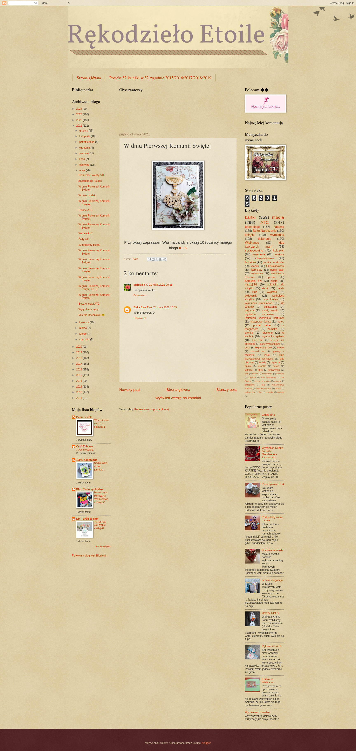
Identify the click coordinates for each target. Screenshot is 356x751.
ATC (264, 222)
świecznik (251, 295)
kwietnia (84, 322)
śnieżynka (274, 370)
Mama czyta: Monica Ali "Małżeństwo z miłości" (101, 497)
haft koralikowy (268, 377)
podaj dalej (277, 269)
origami (277, 381)
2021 (79, 125)
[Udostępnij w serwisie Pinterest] (165, 259)
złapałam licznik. (263, 388)
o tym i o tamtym (263, 381)
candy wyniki (270, 310)
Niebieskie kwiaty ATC (91, 175)
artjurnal (249, 310)
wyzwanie (257, 273)
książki (249, 234)
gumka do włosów (273, 262)
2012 (79, 392)
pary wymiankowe (270, 344)
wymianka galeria (273, 336)
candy (280, 288)
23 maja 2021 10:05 (165, 307)
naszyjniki (251, 284)
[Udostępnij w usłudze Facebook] (161, 259)
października (87, 141)
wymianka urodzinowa (258, 303)
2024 (79, 108)
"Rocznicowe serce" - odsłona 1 (101, 423)
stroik (265, 288)
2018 (79, 358)
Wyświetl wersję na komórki (178, 398)
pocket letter (262, 325)
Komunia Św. (253, 280)
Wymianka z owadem (258, 712)
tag (263, 385)
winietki (280, 392)
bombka (272, 329)
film (260, 392)
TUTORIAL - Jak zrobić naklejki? (101, 525)
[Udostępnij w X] (157, 259)
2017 (79, 363)
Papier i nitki (84, 417)
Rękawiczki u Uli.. (272, 646)
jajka (267, 355)
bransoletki (252, 226)
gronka (249, 332)
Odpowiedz (140, 295)
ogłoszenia (270, 306)
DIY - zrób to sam (87, 518)
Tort (246, 374)
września (85, 147)
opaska (271, 277)
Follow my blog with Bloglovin (89, 555)
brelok (280, 347)
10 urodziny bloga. (89, 244)
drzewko (280, 374)
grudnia (84, 130)
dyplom (252, 377)
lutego (83, 333)
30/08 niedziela (85, 449)
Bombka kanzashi (272, 550)
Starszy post (226, 390)
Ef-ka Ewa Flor (143, 307)
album (278, 388)
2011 (79, 397)
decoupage (267, 374)
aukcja (248, 370)
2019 (79, 352)
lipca (82, 159)
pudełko (269, 392)
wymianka (277, 234)
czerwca (84, 164)
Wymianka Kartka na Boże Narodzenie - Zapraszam (272, 452)
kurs (260, 370)
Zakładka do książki (90, 180)
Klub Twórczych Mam (90, 489)
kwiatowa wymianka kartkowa (264, 317)
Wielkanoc (252, 242)
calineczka (250, 392)
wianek (255, 266)
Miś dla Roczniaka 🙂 (91, 315)
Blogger (205, 742)
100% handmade (86, 459)
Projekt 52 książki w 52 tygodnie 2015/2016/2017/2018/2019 (160, 77)
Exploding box (263, 347)
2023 (79, 114)
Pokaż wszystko (103, 546)
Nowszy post (129, 390)
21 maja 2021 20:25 (160, 284)
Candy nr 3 (268, 414)
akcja (274, 280)
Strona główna (89, 77)
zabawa (279, 226)
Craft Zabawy (84, 446)
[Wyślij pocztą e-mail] (149, 259)
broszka (250, 262)
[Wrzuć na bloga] (153, 259)
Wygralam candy (88, 309)
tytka (247, 347)
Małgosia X (141, 284)
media (278, 217)
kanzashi (257, 340)
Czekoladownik (275, 266)
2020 (79, 346)
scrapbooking (254, 250)
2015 (79, 375)
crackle (262, 366)
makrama (258, 254)
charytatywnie (264, 258)
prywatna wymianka (259, 314)
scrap (276, 366)
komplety (256, 269)
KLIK (183, 248)
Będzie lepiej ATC (89, 303)
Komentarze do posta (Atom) (151, 409)
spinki (248, 366)
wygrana (272, 291)
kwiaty (262, 362)
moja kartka (270, 299)
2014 (79, 380)
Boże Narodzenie (264, 230)
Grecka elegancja (272, 580)
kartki (250, 217)
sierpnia (84, 153)
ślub (254, 291)
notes (281, 321)
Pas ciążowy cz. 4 (273, 484)
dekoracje (264, 238)
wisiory (279, 254)
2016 (79, 369)
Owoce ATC (85, 210)
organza (275, 362)
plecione (268, 332)
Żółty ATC (84, 239)
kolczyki (278, 250)
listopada (85, 136)
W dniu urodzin (87, 195)
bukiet (255, 374)
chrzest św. (258, 351)
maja (82, 170)
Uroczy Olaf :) (270, 613)
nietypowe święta (261, 321)
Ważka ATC (85, 233)
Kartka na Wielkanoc (268, 681)
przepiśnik (249, 385)
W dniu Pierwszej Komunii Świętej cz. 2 (94, 287)
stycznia (84, 339)
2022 (79, 120)
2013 (79, 386)
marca (83, 328)
